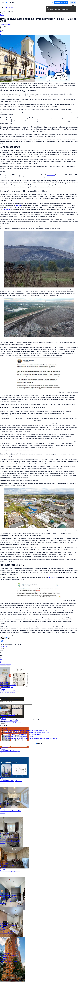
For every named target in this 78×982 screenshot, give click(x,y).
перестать (7, 209)
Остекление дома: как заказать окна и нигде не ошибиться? (22, 734)
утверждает (51, 175)
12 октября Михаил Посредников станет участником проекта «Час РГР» (26, 731)
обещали (18, 205)
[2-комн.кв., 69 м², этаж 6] (11, 854)
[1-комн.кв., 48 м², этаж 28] (11, 674)
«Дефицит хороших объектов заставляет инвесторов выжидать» (24, 729)
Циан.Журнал (10, 8)
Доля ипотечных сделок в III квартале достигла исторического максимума (27, 732)
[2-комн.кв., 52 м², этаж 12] (11, 914)
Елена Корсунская (5, 24)
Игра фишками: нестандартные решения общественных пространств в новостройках (30, 738)
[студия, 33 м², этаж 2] (11, 764)
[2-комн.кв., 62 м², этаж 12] (11, 944)
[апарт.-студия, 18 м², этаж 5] (11, 884)
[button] (74, 7)
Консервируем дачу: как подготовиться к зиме (18, 736)
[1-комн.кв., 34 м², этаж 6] (11, 824)
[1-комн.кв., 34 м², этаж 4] (11, 794)
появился (52, 577)
